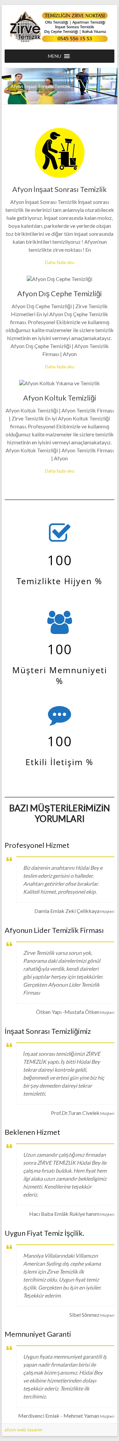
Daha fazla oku (59, 262)
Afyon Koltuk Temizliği (59, 397)
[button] (54, 56)
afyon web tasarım (23, 1429)
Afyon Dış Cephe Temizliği (59, 293)
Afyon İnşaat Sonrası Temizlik (59, 189)
